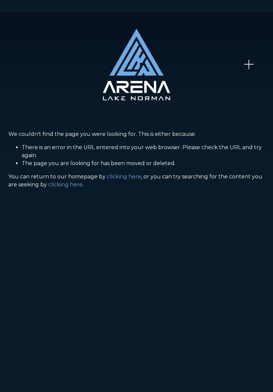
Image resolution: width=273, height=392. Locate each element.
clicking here (124, 176)
